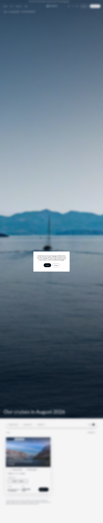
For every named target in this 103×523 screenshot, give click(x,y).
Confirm (47, 265)
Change (56, 265)
